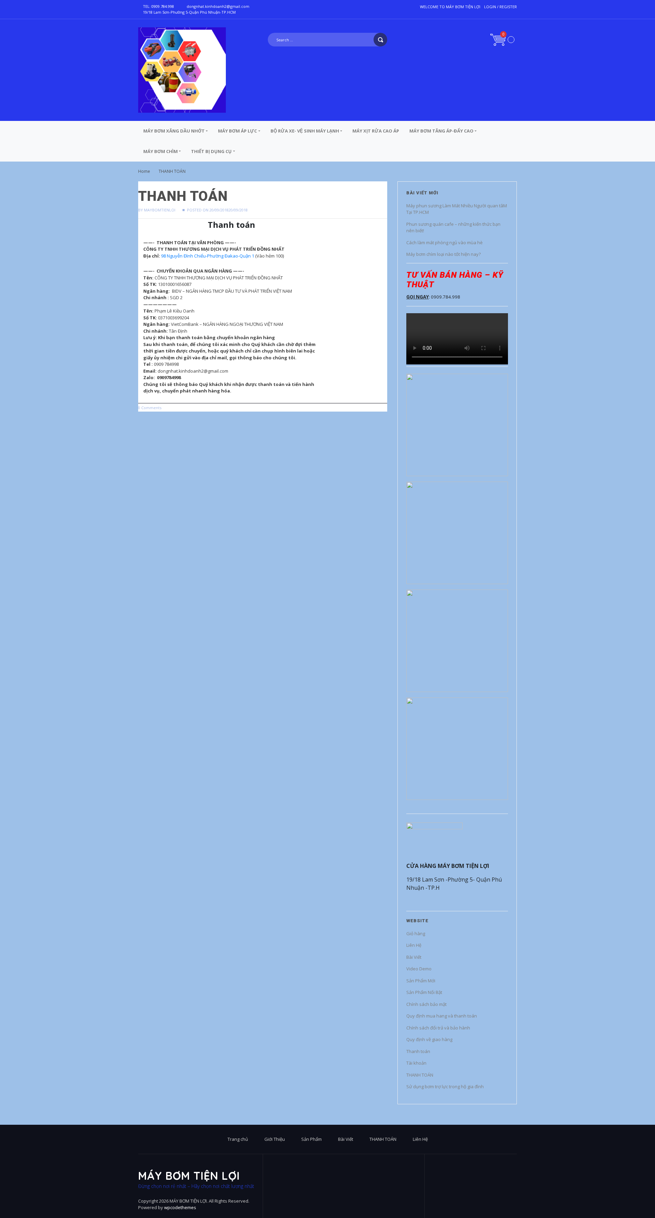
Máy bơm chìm (160, 151)
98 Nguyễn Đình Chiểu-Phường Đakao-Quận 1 (207, 256)
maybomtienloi (159, 209)
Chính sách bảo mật (426, 1004)
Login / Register (500, 6)
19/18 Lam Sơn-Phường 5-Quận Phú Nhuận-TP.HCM (189, 12)
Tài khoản (416, 1063)
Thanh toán (418, 1051)
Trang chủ (238, 1139)
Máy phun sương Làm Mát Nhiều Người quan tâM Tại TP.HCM (456, 209)
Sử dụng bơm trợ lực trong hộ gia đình (445, 1086)
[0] (502, 39)
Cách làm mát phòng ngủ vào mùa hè (444, 242)
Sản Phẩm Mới (420, 981)
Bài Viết (413, 957)
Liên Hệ (413, 945)
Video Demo (419, 969)
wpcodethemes (180, 1207)
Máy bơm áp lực (237, 131)
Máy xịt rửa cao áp (375, 131)
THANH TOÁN (419, 1075)
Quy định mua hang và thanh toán (441, 1016)
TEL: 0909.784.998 (158, 6)
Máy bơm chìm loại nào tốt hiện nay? (443, 254)
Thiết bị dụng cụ (211, 151)
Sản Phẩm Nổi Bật (424, 992)
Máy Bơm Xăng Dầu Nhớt (174, 131)
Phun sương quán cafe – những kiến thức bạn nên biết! (453, 227)
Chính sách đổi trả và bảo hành (438, 1028)
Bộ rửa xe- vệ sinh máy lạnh (305, 131)
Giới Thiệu (274, 1139)
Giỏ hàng (415, 933)
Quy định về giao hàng (429, 1039)
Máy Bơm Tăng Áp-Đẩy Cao (441, 131)
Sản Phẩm (311, 1139)
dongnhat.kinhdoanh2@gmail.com (218, 6)
